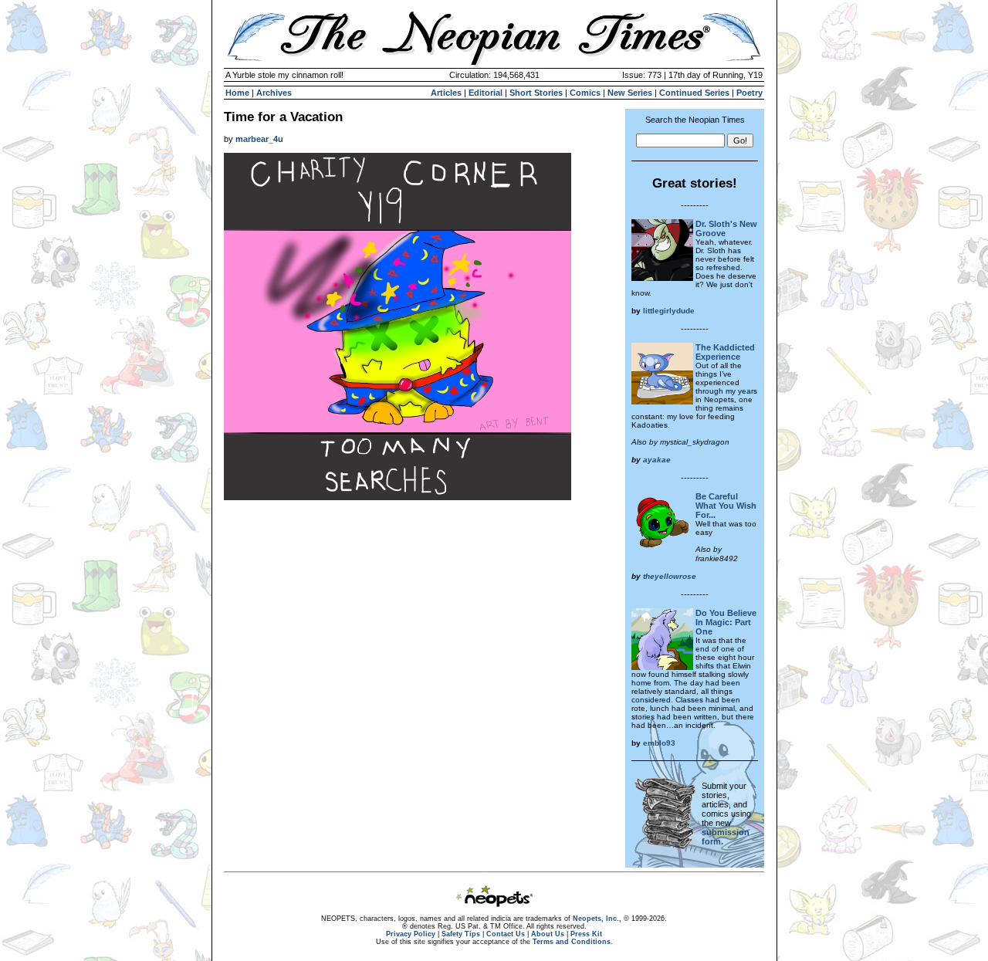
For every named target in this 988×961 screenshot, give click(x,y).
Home (237, 92)
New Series (629, 92)
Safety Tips (461, 934)
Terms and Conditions (572, 942)
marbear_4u (259, 139)
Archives (274, 92)
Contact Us (505, 934)
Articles (446, 92)
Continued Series (694, 92)
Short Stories (536, 92)
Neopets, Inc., (597, 918)
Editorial (485, 92)
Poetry (749, 92)
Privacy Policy (410, 934)
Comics (585, 92)
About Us (547, 934)
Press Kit (586, 934)
